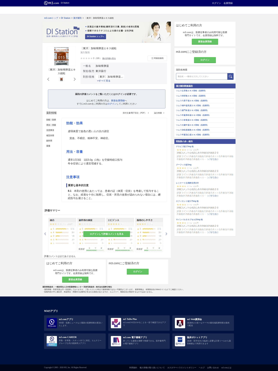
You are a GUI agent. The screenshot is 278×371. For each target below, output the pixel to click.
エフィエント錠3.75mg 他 (187, 201)
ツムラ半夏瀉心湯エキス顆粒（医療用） (193, 135)
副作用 (49, 141)
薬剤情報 (51, 112)
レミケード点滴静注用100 (187, 183)
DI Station (65, 18)
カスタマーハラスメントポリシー (181, 367)
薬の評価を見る (109, 58)
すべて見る (105, 80)
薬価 (48, 146)
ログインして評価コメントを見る (107, 234)
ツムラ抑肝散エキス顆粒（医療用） (191, 96)
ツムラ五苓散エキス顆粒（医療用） (191, 91)
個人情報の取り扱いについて (152, 367)
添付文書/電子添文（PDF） (134, 113)
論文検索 (158, 113)
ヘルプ (202, 367)
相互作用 (50, 135)
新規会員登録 (118, 100)
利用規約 (133, 367)
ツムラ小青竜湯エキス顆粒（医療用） (192, 120)
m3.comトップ (51, 18)
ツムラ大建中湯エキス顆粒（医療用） (192, 125)
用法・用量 (51, 125)
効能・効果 (51, 120)
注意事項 (50, 130)
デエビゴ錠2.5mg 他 (185, 146)
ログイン (216, 3)
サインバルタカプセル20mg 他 (189, 219)
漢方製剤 (77, 18)
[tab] (51, 113)
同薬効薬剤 (159, 58)
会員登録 (228, 3)
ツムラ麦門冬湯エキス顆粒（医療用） (192, 110)
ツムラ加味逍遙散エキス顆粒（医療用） (193, 130)
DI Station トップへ (95, 36)
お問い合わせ (213, 367)
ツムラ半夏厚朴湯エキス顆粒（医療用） (193, 115)
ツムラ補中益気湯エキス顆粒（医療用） (193, 105)
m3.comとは (226, 367)
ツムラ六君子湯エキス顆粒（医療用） (192, 101)
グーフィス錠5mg (183, 165)
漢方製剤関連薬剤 (184, 86)
